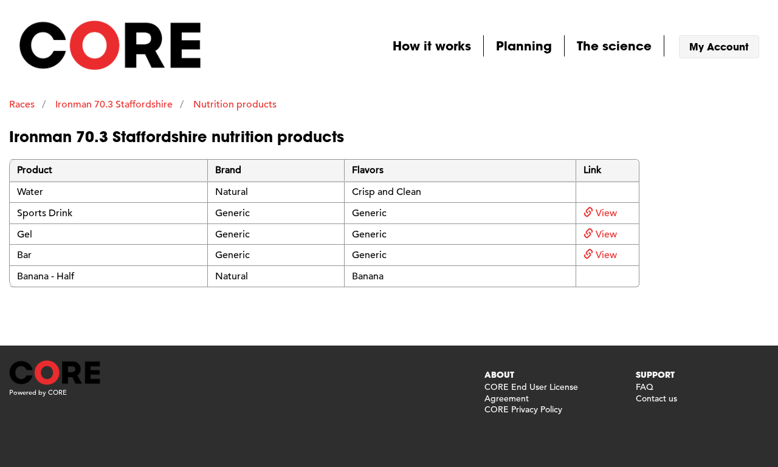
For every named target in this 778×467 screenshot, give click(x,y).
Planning (524, 45)
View (605, 213)
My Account (719, 46)
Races (22, 104)
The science (614, 45)
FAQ (644, 386)
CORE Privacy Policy (523, 409)
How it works (432, 45)
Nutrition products (235, 104)
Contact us (656, 398)
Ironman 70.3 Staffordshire (114, 104)
